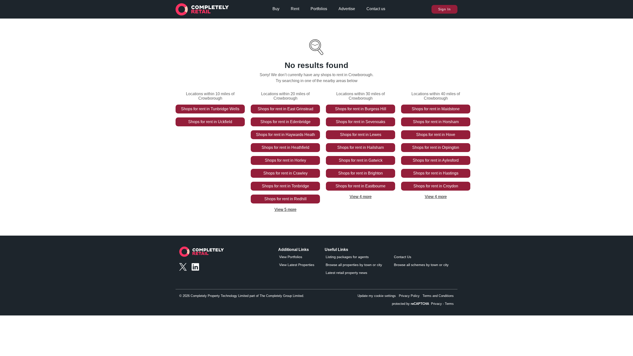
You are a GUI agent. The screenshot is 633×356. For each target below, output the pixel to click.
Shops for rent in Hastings (435, 173)
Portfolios (319, 9)
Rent (295, 9)
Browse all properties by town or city (354, 265)
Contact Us (402, 257)
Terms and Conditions (438, 296)
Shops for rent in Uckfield (210, 122)
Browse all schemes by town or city (421, 265)
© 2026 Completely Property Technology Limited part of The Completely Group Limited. (241, 296)
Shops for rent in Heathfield (285, 147)
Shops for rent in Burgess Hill (360, 109)
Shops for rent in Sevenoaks (360, 122)
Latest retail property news (346, 273)
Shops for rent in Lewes (360, 135)
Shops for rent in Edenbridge (285, 122)
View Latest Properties (296, 265)
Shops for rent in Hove (435, 135)
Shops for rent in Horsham (436, 122)
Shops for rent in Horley (285, 160)
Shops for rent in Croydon (435, 186)
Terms (449, 304)
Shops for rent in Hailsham (360, 147)
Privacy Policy (409, 296)
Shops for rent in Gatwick (361, 160)
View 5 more (285, 209)
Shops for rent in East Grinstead (285, 109)
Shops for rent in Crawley (285, 173)
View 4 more (361, 197)
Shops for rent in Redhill (285, 199)
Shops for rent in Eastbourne (360, 186)
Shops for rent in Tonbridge (285, 186)
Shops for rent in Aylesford (436, 160)
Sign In (444, 9)
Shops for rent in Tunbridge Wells (210, 109)
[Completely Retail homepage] (201, 253)
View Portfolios (290, 257)
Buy (275, 9)
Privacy (436, 304)
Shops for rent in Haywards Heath (285, 135)
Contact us (375, 9)
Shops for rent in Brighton (360, 173)
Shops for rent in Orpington (435, 147)
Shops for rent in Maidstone (436, 109)
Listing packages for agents (347, 257)
